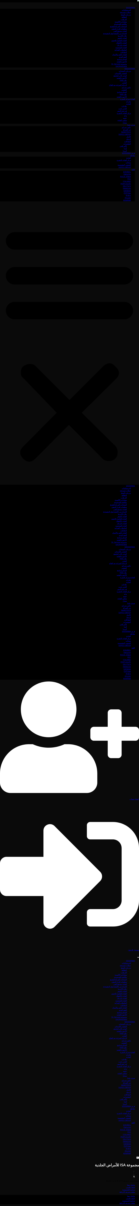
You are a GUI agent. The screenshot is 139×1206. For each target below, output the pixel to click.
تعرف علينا (131, 125)
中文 (129, 179)
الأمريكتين (123, 146)
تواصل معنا (131, 1185)
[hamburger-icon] (138, 957)
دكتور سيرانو (126, 87)
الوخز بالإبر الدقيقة (120, 75)
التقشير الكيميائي (121, 73)
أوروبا (125, 151)
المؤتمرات (127, 144)
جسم (125, 118)
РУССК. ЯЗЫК (125, 176)
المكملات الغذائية (121, 50)
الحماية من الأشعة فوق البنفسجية (115, 33)
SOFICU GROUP (125, 134)
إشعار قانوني (130, 1187)
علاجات (124, 106)
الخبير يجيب (122, 108)
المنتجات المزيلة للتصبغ (118, 26)
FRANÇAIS (127, 188)
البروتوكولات (126, 10)
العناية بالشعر (122, 38)
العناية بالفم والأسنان (119, 54)
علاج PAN (123, 80)
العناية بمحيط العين (120, 31)
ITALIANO (127, 181)
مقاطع (132, 155)
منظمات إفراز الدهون (119, 29)
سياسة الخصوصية (128, 1189)
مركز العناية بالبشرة (124, 113)
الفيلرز (124, 83)
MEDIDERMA (130, 68)
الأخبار (128, 137)
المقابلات (127, 141)
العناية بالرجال (122, 45)
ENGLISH (127, 174)
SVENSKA (127, 191)
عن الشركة (127, 129)
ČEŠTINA (127, 193)
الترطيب (124, 19)
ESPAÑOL (127, 172)
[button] (69, 343)
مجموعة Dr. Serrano (119, 64)
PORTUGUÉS (126, 184)
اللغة (133, 169)
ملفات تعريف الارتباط (127, 1192)
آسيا (125, 148)
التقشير (124, 90)
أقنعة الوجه (123, 57)
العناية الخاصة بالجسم (119, 40)
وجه (125, 115)
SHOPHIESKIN (121, 66)
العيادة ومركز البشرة (127, 99)
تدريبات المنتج (126, 14)
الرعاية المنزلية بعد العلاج (118, 85)
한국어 (128, 195)
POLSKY (128, 198)
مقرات (128, 101)
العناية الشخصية (121, 47)
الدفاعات (123, 52)
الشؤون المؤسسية (124, 165)
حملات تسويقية (125, 12)
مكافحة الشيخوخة (120, 24)
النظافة (124, 17)
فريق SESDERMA (128, 153)
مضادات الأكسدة (121, 22)
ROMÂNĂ (127, 200)
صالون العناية (122, 120)
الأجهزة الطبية (122, 61)
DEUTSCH (127, 186)
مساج (125, 122)
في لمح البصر (122, 111)
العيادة (128, 104)
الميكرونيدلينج (122, 59)
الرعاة (128, 139)
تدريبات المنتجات (125, 71)
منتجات (128, 162)
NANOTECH (126, 132)
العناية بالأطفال (121, 43)
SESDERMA (130, 7)
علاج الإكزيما (122, 36)
